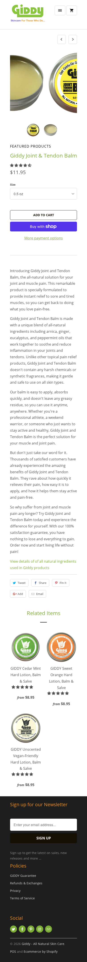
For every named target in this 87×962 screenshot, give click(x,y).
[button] (21, 165)
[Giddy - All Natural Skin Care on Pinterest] (30, 929)
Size (13, 185)
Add (20, 594)
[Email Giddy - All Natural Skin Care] (48, 929)
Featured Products (30, 146)
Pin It (63, 583)
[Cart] (71, 10)
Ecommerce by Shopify (41, 951)
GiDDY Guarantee (23, 875)
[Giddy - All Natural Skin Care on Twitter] (13, 929)
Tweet (22, 583)
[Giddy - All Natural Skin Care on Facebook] (22, 929)
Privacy (15, 891)
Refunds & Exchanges (26, 883)
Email (39, 594)
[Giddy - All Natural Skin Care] (28, 16)
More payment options (43, 238)
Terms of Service (22, 898)
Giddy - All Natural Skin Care (43, 944)
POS (13, 951)
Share (42, 583)
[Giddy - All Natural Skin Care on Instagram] (39, 929)
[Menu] (60, 10)
